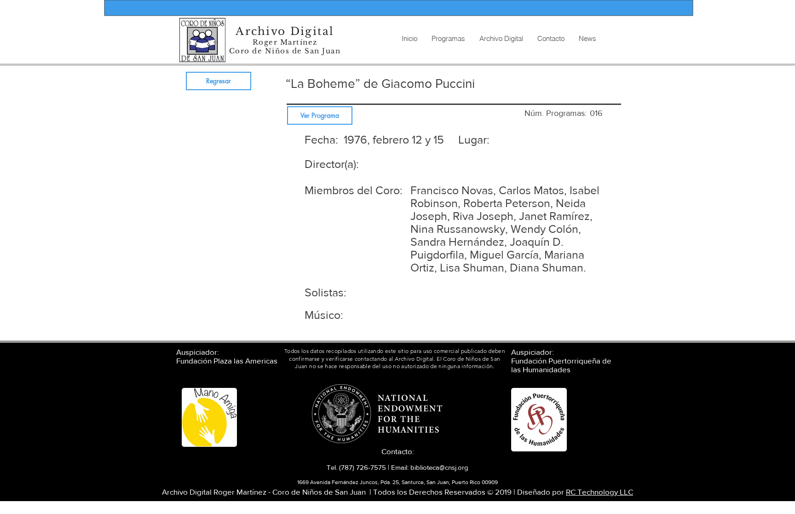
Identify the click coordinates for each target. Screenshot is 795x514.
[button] (501, 38)
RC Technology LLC (599, 491)
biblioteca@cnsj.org (439, 467)
